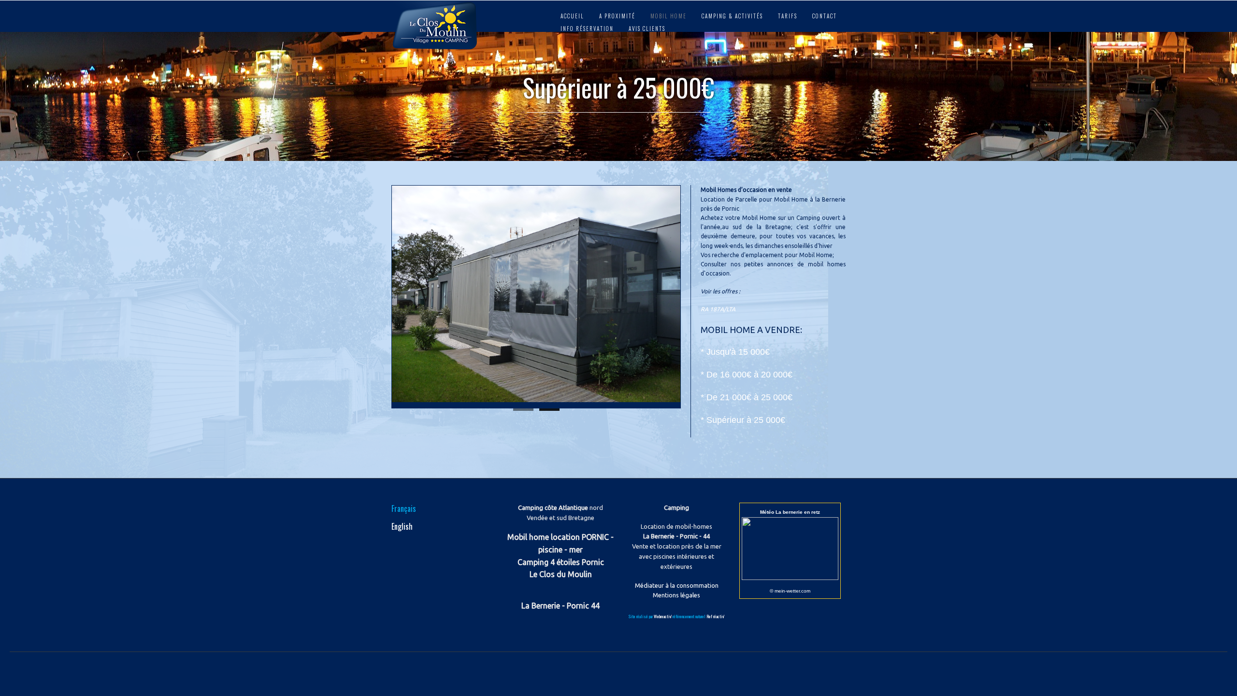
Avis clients (647, 28)
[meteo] (790, 577)
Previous (381, 294)
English (402, 526)
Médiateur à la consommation (677, 585)
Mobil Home (668, 16)
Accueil (572, 16)
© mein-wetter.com (790, 591)
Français (403, 508)
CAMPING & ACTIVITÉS (732, 16)
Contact (824, 16)
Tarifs (787, 16)
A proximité (617, 16)
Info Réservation (587, 28)
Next (691, 294)
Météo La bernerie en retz (790, 512)
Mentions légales (676, 595)
